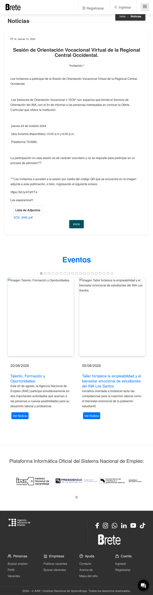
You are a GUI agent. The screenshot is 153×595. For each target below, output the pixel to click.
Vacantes (14, 576)
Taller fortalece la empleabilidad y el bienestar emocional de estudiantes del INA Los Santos (111, 380)
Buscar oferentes (54, 570)
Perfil (11, 570)
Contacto (85, 563)
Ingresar (120, 563)
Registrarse (122, 570)
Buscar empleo (18, 563)
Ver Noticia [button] (20, 416)
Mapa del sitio (88, 576)
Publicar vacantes (55, 563)
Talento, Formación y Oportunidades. (27, 378)
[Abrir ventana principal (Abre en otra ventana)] (109, 539)
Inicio (122, 16)
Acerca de (86, 570)
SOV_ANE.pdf (23, 217)
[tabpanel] (41, 349)
